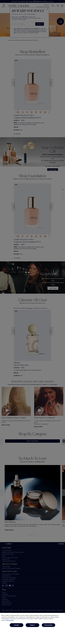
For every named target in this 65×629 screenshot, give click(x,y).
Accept (16, 625)
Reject (32, 625)
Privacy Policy (10, 620)
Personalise (48, 625)
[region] (32, 621)
